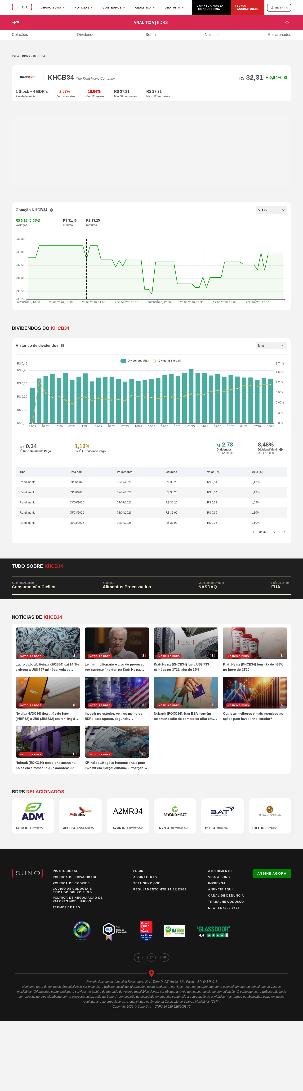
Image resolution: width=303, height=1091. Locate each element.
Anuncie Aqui (220, 889)
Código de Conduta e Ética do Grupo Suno (72, 890)
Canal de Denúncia (226, 895)
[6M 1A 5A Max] (271, 345)
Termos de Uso (66, 907)
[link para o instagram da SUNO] (151, 957)
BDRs (26, 56)
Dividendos (86, 35)
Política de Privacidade (75, 877)
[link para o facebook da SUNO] (138, 957)
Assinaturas (145, 877)
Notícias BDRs (30, 656)
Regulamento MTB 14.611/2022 (160, 889)
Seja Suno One (146, 883)
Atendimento (220, 871)
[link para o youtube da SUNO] (164, 957)
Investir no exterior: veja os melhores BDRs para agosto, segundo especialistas (113, 719)
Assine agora (271, 873)
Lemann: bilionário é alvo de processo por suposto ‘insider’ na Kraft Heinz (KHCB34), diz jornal (115, 669)
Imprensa (217, 883)
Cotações (20, 35)
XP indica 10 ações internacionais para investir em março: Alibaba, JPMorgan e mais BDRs (115, 768)
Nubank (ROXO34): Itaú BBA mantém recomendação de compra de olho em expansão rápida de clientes (183, 719)
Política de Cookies (71, 883)
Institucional (65, 871)
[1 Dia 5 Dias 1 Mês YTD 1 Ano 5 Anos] (271, 210)
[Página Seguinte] (284, 532)
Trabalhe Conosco (226, 901)
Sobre (151, 35)
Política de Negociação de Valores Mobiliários (78, 899)
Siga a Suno (219, 877)
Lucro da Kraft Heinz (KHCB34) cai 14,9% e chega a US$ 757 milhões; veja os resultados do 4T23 (47, 669)
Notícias (211, 35)
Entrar (281, 7)
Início (15, 56)
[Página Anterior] (274, 532)
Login (138, 871)
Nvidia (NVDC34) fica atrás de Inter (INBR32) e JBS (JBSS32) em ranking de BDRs (46, 719)
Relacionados (279, 35)
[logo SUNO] (22, 7)
